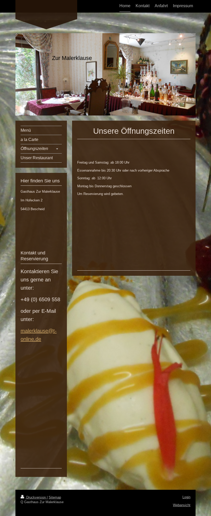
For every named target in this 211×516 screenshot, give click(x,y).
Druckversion (36, 497)
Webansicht (181, 505)
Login (186, 497)
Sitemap (55, 497)
